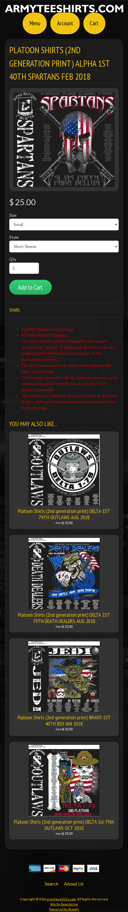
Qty (12, 259)
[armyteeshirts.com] (64, 9)
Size (12, 215)
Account (65, 23)
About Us (74, 883)
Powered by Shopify (64, 909)
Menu (34, 23)
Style (13, 237)
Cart (94, 23)
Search (51, 883)
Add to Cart (30, 287)
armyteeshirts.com (61, 899)
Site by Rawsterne (64, 904)
